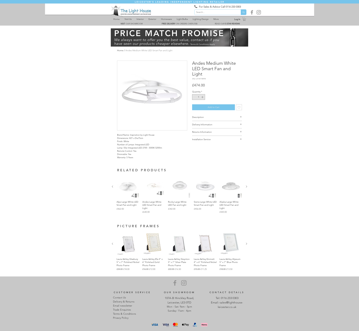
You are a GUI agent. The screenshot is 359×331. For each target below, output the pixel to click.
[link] (244, 19)
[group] (179, 194)
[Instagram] (259, 12)
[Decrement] (194, 97)
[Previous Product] (112, 186)
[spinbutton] (198, 97)
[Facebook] (252, 12)
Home (120, 50)
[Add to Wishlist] (239, 107)
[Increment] (203, 97)
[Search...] (243, 12)
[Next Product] (246, 186)
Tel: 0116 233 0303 (227, 298)
